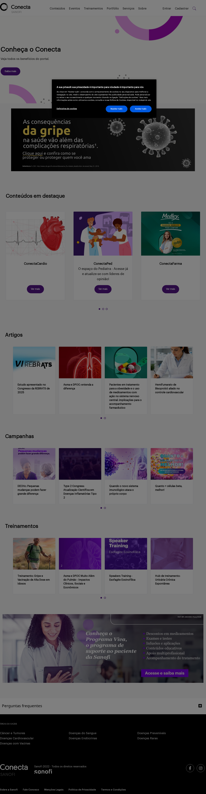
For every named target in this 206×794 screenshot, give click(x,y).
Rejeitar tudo (116, 109)
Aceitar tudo (141, 109)
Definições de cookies (67, 109)
